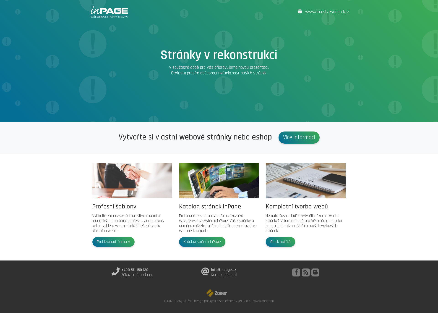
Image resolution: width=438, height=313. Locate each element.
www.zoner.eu (263, 301)
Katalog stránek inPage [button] (202, 241)
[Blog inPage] (315, 272)
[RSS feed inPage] (306, 272)
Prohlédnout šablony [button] (113, 241)
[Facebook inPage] (296, 272)
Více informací (299, 137)
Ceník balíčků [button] (280, 241)
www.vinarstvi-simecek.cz (326, 12)
